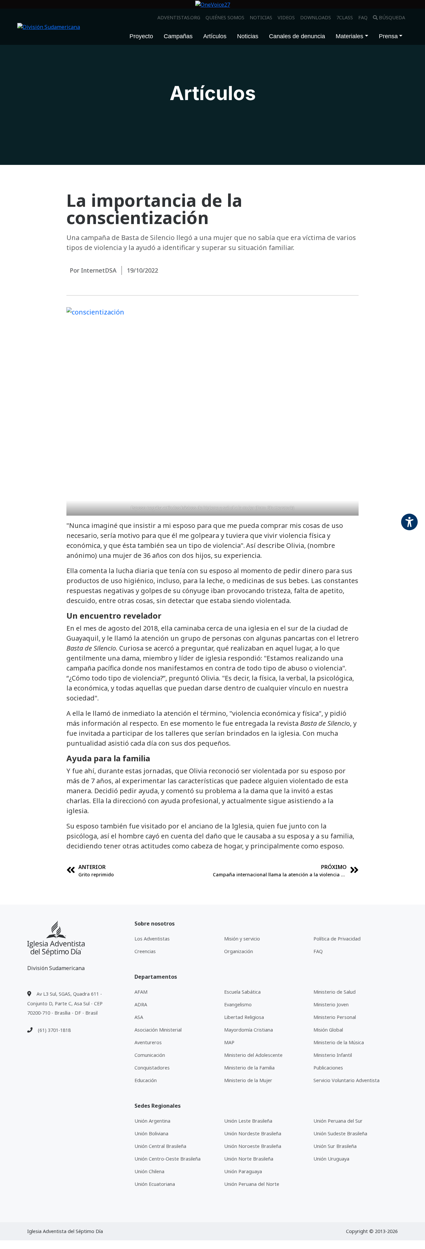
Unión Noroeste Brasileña (252, 1146)
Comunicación (149, 1055)
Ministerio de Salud (334, 992)
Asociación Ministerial (158, 1030)
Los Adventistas (152, 939)
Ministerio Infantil (332, 1055)
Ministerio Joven (331, 1004)
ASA (138, 1017)
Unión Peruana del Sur (338, 1121)
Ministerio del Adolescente (253, 1055)
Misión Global (328, 1030)
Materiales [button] (349, 36)
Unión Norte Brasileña (248, 1159)
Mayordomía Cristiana (248, 1030)
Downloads (315, 17)
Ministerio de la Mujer (248, 1080)
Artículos (214, 36)
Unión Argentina (152, 1121)
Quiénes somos (225, 17)
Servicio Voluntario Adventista (346, 1080)
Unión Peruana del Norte (251, 1184)
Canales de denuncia (297, 36)
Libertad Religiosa (244, 1017)
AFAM (140, 992)
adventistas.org (178, 17)
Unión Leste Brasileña (248, 1121)
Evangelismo (238, 1004)
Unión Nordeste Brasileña (252, 1133)
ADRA (140, 1004)
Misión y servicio (242, 939)
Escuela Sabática (242, 992)
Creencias (145, 951)
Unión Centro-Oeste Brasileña (167, 1159)
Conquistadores (152, 1067)
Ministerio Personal (334, 1017)
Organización (238, 951)
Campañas (178, 36)
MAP (229, 1042)
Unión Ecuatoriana (154, 1184)
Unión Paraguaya (243, 1171)
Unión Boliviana (151, 1133)
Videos (286, 17)
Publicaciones (328, 1067)
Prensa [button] (388, 36)
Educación (145, 1080)
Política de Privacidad (337, 939)
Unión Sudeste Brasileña (340, 1133)
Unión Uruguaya (331, 1159)
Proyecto (141, 36)
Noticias (261, 17)
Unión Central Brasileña (160, 1146)
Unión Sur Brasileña (335, 1146)
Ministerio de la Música (338, 1042)
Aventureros (148, 1042)
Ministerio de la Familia (249, 1067)
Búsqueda (392, 17)
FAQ (363, 17)
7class (344, 17)
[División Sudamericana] (56, 938)
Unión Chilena (149, 1171)
